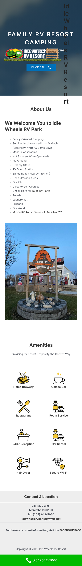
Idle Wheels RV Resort (67, 53)
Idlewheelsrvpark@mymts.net (41, 518)
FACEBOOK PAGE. (70, 530)
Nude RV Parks (41, 190)
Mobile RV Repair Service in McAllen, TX (37, 212)
